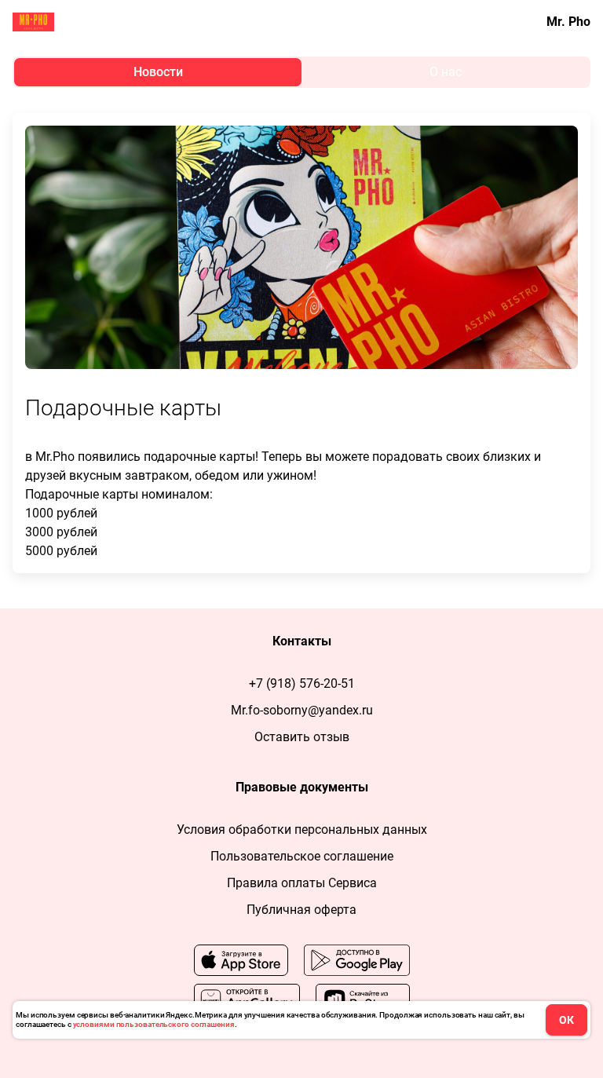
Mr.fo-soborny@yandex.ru (302, 710)
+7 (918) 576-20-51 (302, 683)
